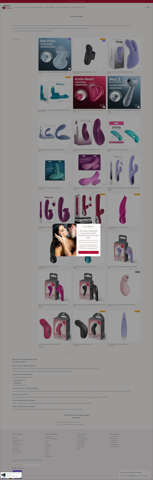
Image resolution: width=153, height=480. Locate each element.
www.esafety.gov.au (92, 248)
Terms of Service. (90, 245)
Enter (88, 252)
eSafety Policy (82, 246)
